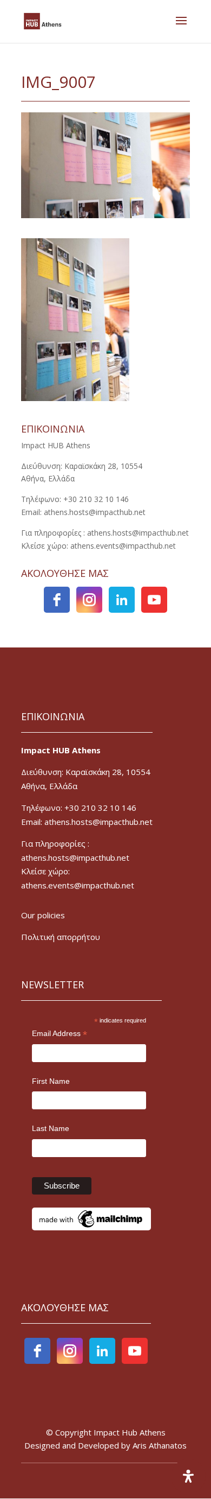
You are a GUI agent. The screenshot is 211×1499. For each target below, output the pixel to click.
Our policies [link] (43, 915)
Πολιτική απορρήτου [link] (60, 936)
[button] (181, 27)
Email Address (59, 1034)
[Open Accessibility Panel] (188, 1476)
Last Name (50, 1128)
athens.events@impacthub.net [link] (77, 885)
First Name (51, 1081)
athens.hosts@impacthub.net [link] (75, 857)
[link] (42, 20)
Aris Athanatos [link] (160, 1445)
